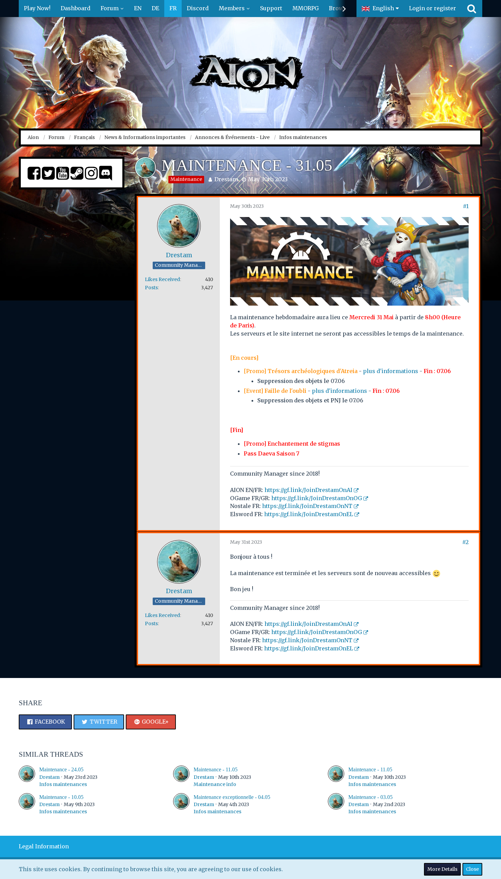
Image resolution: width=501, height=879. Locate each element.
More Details (442, 869)
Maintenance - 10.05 (61, 797)
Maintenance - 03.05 (370, 797)
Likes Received (162, 279)
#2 (465, 542)
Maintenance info (215, 784)
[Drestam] (27, 777)
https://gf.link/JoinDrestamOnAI (308, 490)
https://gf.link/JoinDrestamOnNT (307, 506)
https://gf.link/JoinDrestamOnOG (316, 498)
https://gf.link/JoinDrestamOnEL (308, 514)
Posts (151, 287)
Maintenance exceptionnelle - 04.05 (232, 797)
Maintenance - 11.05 (216, 769)
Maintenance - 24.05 (61, 769)
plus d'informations (390, 371)
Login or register (432, 8)
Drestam (226, 179)
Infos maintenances (63, 784)
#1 (466, 206)
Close (472, 869)
